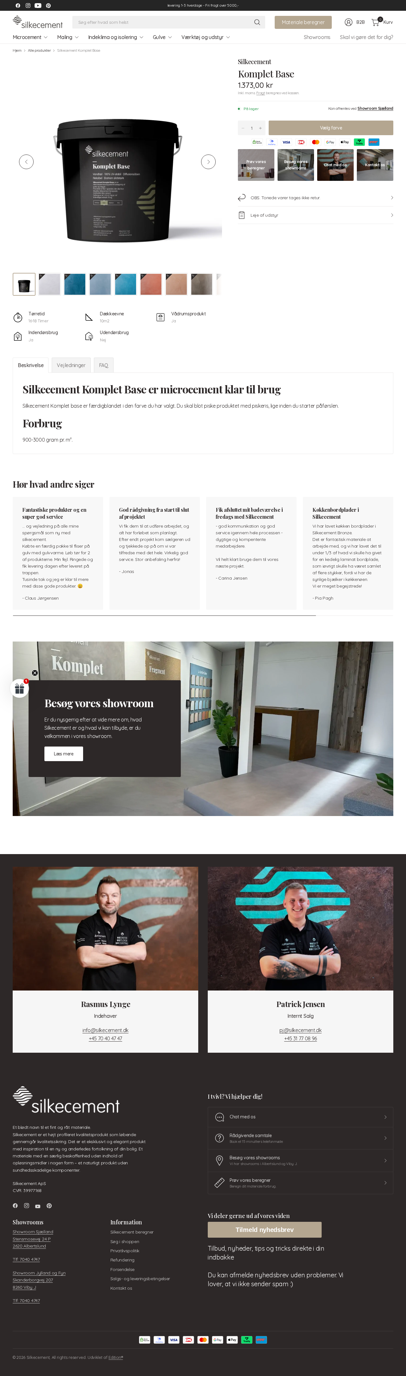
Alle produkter (39, 50)
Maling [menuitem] (64, 37)
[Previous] (26, 162)
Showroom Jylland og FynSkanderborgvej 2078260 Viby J (39, 1280)
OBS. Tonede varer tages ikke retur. (285, 198)
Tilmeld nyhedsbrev (264, 1229)
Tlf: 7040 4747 (26, 1259)
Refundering (122, 1260)
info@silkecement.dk (105, 1030)
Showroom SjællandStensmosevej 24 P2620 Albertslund (33, 1239)
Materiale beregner (303, 22)
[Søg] (257, 22)
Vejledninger (71, 365)
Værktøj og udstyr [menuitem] (202, 37)
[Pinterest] (48, 5)
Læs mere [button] (64, 754)
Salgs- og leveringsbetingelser (140, 1278)
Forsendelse (122, 1269)
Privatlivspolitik (125, 1251)
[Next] (208, 162)
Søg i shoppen (124, 1241)
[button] (19, 688)
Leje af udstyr (264, 215)
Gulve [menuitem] (159, 37)
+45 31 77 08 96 (300, 1038)
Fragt (260, 93)
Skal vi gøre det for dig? (366, 37)
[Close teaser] (35, 673)
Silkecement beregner (132, 1232)
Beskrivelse (30, 365)
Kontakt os (121, 1288)
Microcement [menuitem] (27, 37)
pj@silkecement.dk (300, 1030)
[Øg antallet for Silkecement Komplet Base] (260, 128)
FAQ (103, 365)
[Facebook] (18, 5)
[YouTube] (38, 5)
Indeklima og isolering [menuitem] (112, 37)
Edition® (115, 1357)
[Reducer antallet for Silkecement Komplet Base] (243, 128)
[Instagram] (28, 5)
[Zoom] (210, 69)
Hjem (17, 50)
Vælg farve (331, 128)
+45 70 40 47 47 (105, 1038)
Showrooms (317, 37)
